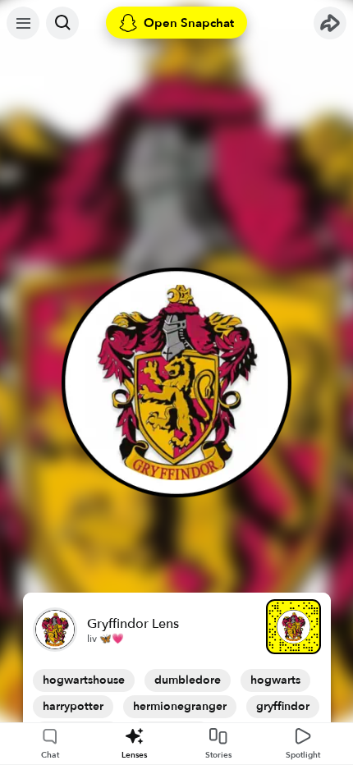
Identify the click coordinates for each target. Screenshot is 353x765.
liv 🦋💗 (105, 638)
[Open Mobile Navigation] (23, 23)
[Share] (330, 23)
